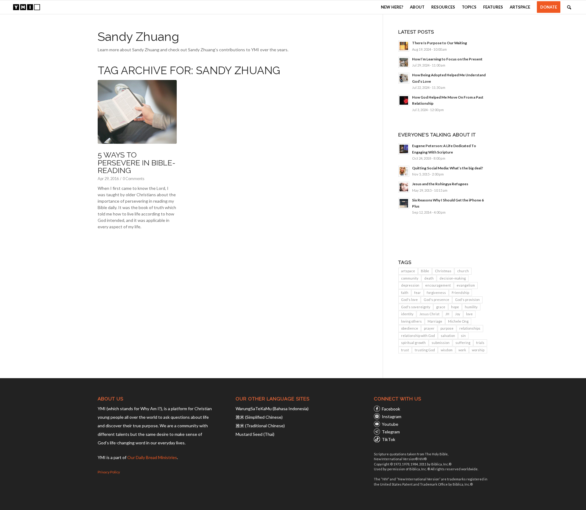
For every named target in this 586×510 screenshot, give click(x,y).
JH (447, 314)
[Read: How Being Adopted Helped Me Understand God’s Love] (403, 78)
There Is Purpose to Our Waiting (439, 43)
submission (441, 343)
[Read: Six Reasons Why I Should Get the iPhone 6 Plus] (403, 203)
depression (410, 285)
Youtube (390, 424)
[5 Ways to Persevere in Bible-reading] (137, 112)
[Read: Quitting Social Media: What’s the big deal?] (403, 171)
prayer (429, 328)
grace (440, 307)
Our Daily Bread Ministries (152, 457)
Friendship (460, 293)
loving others (411, 321)
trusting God (425, 350)
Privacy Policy (109, 472)
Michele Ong (458, 321)
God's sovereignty (415, 307)
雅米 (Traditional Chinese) (260, 425)
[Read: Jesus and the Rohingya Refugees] (403, 187)
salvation (448, 336)
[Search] (569, 7)
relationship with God (418, 336)
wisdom (447, 350)
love (469, 314)
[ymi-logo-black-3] (27, 7)
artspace (408, 271)
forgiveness (436, 293)
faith (404, 293)
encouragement (438, 285)
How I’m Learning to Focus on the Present (447, 59)
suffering (462, 343)
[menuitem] (392, 7)
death (429, 278)
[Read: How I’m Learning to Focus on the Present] (403, 62)
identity (407, 314)
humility (471, 307)
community (409, 278)
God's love (409, 300)
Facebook (391, 408)
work (462, 350)
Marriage (435, 321)
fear (417, 293)
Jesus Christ (429, 314)
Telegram (391, 431)
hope (455, 307)
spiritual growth (413, 343)
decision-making (453, 278)
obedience (409, 328)
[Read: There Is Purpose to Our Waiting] (403, 46)
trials (480, 343)
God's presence (436, 300)
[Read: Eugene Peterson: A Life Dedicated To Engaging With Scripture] (403, 148)
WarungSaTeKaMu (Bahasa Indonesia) (272, 408)
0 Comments (133, 178)
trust (405, 350)
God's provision (467, 300)
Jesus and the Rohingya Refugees (440, 184)
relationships (469, 328)
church (463, 271)
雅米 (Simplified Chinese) (259, 417)
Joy (457, 314)
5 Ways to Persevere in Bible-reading (136, 162)
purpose (447, 328)
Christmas (443, 271)
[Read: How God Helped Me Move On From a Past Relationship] (403, 100)
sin (463, 336)
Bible (425, 271)
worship (478, 350)
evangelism (466, 285)
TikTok (388, 439)
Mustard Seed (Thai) (255, 434)
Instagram (391, 416)
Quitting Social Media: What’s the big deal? (447, 168)
